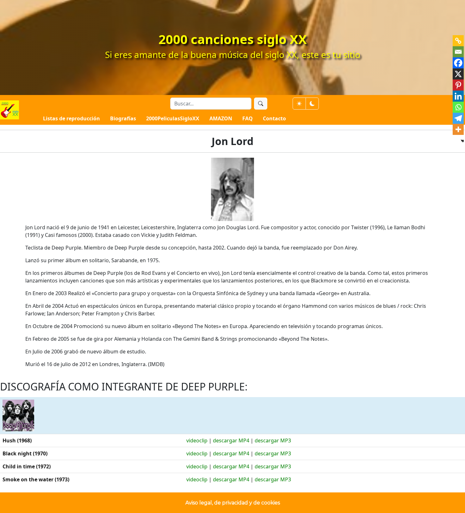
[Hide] (462, 140)
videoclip (197, 440)
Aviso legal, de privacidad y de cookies (232, 503)
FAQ (247, 118)
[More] (458, 129)
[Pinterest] (458, 85)
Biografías (123, 118)
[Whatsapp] (458, 107)
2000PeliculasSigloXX (172, 118)
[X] (458, 73)
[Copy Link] (458, 40)
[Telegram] (458, 118)
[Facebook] (458, 62)
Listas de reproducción (71, 118)
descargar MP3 (273, 440)
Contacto (274, 118)
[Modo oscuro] (312, 104)
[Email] (458, 51)
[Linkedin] (458, 96)
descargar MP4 (231, 440)
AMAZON (220, 118)
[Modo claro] (299, 104)
